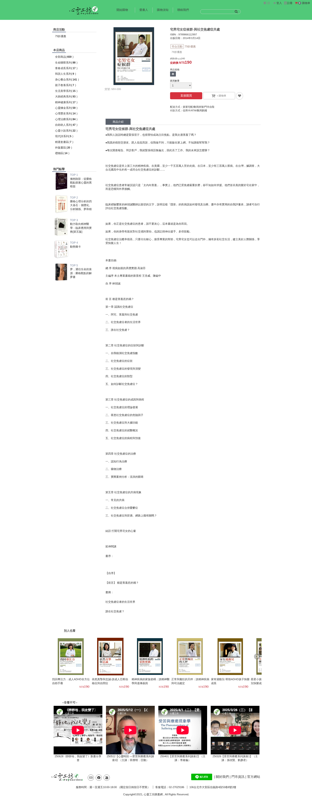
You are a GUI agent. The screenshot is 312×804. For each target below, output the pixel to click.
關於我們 (223, 776)
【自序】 (110, 573)
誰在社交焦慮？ (114, 611)
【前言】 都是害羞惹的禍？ (122, 582)
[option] (72, 663)
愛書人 (143, 9)
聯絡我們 (183, 9)
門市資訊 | (239, 776)
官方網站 (253, 776)
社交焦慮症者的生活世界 (120, 601)
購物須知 (162, 9)
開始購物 (122, 9)
